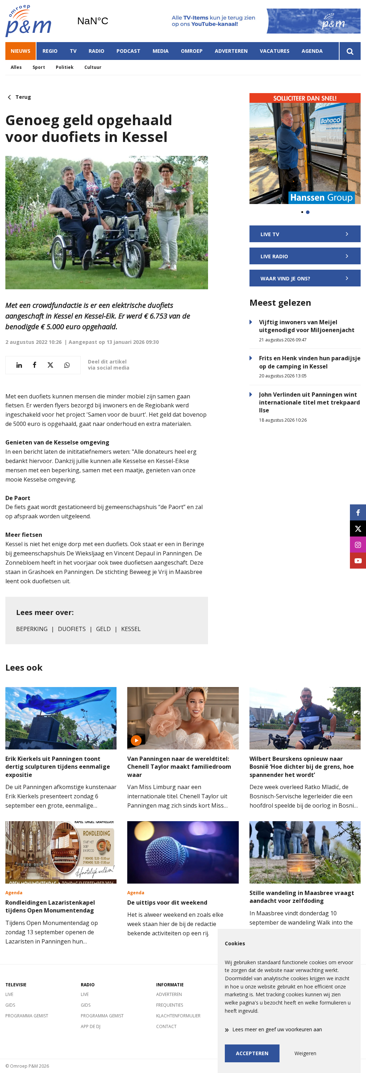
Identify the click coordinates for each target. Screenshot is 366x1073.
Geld (103, 629)
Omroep (192, 50)
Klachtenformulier (178, 1016)
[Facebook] (358, 512)
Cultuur (93, 67)
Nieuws (20, 50)
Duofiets (72, 629)
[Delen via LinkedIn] (19, 365)
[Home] (35, 21)
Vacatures (275, 50)
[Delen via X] (50, 365)
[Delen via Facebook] (34, 365)
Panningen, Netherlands (110, 21)
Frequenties (169, 1005)
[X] (358, 528)
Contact (166, 1026)
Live (9, 994)
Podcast (128, 50)
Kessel (131, 629)
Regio (50, 50)
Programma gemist (26, 1016)
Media (161, 50)
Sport (39, 67)
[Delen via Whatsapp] (67, 365)
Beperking (32, 629)
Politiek (65, 67)
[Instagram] (358, 544)
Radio (96, 50)
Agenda (312, 50)
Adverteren (231, 50)
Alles (16, 67)
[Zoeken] (350, 51)
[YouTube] (358, 561)
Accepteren (252, 1053)
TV (73, 50)
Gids (10, 1005)
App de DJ (90, 1026)
